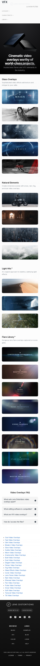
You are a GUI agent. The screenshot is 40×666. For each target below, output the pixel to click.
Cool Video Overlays (12, 537)
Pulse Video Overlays (13, 585)
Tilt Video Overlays (12, 595)
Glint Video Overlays (12, 542)
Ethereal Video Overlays (14, 580)
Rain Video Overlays (12, 578)
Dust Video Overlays (12, 560)
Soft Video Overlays (12, 590)
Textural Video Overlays (14, 593)
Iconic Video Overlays (13, 573)
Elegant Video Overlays (13, 563)
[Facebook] (29, 617)
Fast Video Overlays (12, 540)
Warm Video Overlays (13, 553)
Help (27, 643)
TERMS (20, 655)
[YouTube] (20, 617)
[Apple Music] (15, 617)
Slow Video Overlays (12, 548)
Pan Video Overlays (12, 583)
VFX (13, 643)
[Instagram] (25, 617)
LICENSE (11, 655)
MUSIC (13, 630)
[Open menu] (4, 4)
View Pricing (27, 610)
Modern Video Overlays (13, 545)
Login (27, 639)
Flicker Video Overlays (13, 565)
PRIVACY (29, 655)
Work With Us (13, 610)
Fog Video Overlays (12, 568)
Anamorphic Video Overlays (15, 555)
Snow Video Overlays (13, 588)
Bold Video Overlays (12, 558)
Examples (26, 630)
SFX (13, 634)
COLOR (13, 639)
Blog (27, 634)
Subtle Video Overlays (13, 550)
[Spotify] (11, 617)
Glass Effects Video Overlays (15, 570)
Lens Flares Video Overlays (15, 575)
